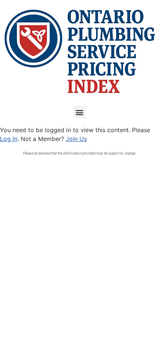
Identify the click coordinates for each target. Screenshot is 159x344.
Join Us (76, 138)
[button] (80, 112)
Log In (8, 138)
